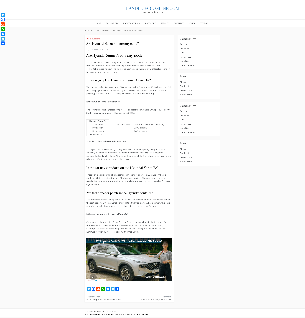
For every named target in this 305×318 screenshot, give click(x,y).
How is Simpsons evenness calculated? (104, 299)
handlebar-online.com (152, 8)
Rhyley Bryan (106, 50)
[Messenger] (2, 33)
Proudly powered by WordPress (99, 314)
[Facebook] (2, 19)
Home (98, 23)
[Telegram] (2, 38)
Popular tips (112, 23)
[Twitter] (2, 14)
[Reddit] (2, 24)
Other (192, 23)
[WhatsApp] (2, 29)
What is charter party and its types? (156, 299)
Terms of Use (186, 94)
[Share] (2, 43)
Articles (165, 23)
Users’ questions (131, 23)
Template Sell (142, 314)
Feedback (204, 23)
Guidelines (179, 23)
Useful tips (150, 23)
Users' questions (93, 39)
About (183, 82)
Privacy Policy (186, 90)
